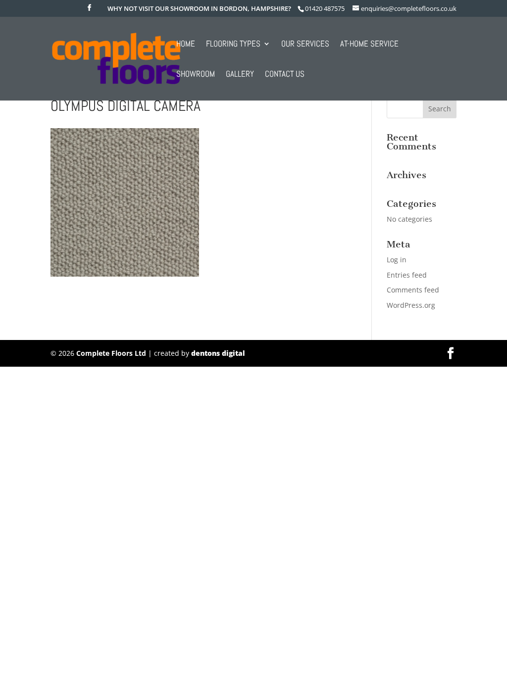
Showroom (195, 74)
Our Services (305, 44)
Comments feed (413, 289)
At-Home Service (369, 44)
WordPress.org (411, 305)
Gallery (240, 74)
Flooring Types (233, 44)
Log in (396, 259)
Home (185, 44)
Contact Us (284, 74)
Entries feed (407, 275)
